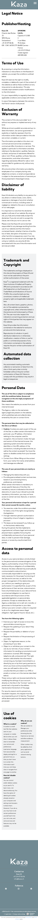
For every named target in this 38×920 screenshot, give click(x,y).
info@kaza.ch (19, 879)
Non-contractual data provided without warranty (23, 911)
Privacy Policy (29, 917)
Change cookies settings (19, 914)
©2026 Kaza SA (6, 911)
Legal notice (8, 914)
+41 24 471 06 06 (19, 876)
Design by (32, 914)
